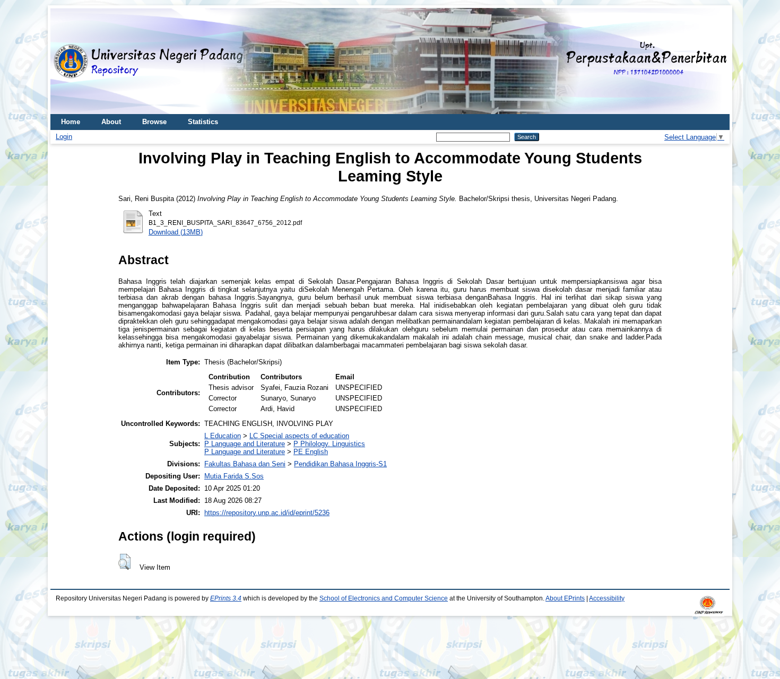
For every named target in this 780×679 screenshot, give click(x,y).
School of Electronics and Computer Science (383, 598)
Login (64, 137)
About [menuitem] (111, 122)
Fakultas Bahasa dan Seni (244, 464)
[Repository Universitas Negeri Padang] (66, 61)
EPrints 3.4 (225, 598)
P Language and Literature (244, 444)
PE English (310, 452)
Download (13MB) (176, 232)
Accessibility (607, 598)
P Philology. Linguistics (329, 444)
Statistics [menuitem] (203, 122)
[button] (124, 562)
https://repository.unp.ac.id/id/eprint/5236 (267, 513)
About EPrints (565, 598)
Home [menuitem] (70, 122)
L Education (222, 436)
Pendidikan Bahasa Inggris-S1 (340, 464)
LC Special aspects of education (299, 436)
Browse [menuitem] (154, 122)
